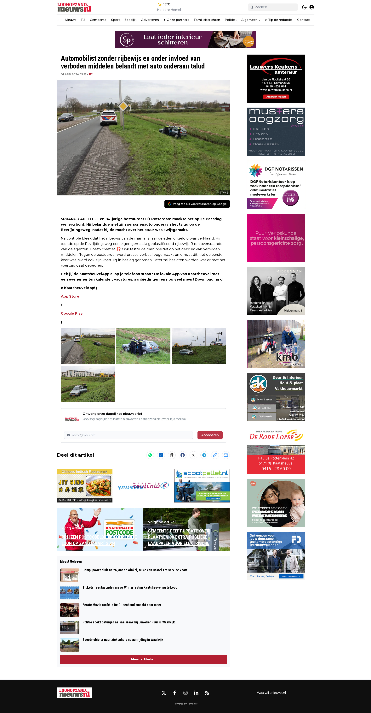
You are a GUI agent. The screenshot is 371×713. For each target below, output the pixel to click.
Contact (303, 20)
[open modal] (311, 7)
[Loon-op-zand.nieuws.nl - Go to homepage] (74, 692)
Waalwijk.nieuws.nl (271, 693)
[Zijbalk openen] (59, 20)
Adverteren (150, 20)
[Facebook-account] (174, 693)
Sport (115, 20)
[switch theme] (304, 7)
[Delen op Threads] (172, 455)
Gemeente (98, 20)
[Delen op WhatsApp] (150, 455)
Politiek (231, 20)
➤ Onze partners (176, 20)
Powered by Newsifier (185, 703)
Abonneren (210, 435)
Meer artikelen (143, 659)
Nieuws (70, 20)
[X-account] (164, 693)
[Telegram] (204, 455)
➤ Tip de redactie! (279, 20)
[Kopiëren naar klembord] (215, 455)
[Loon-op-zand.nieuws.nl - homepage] (74, 7)
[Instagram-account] (185, 693)
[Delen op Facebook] (182, 455)
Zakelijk (130, 20)
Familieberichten (207, 20)
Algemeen (249, 20)
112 (83, 20)
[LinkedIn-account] (196, 693)
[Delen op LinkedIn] (161, 455)
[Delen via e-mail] (226, 455)
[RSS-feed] (207, 693)
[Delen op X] (193, 455)
